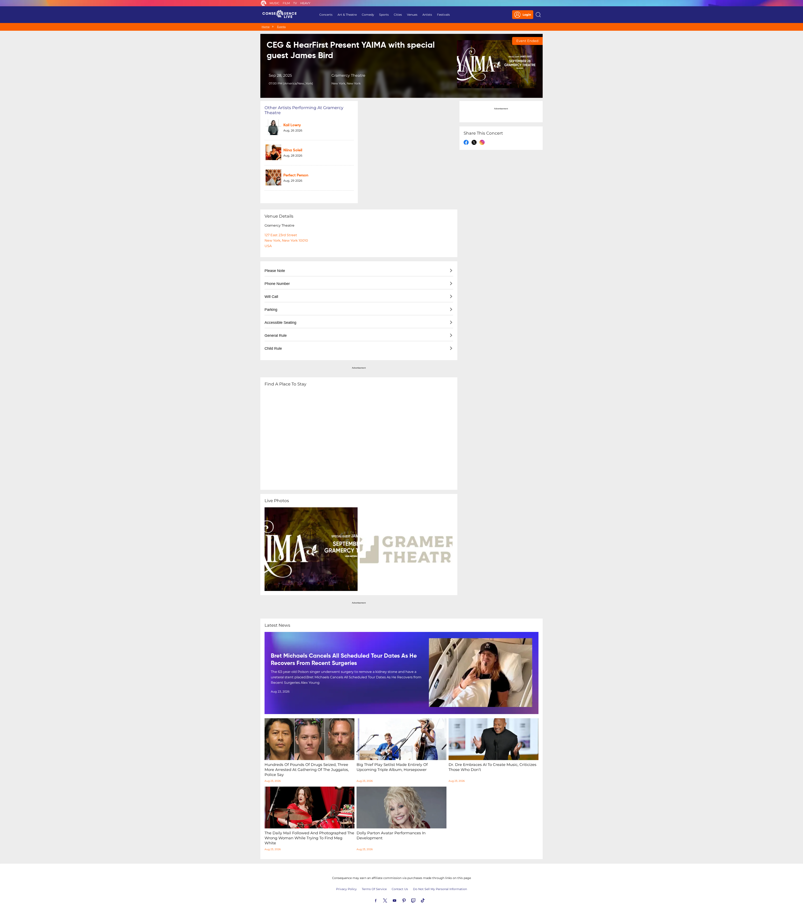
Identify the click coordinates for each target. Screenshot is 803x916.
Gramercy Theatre (348, 75)
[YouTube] (399, 900)
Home (266, 26)
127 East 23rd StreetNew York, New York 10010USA (286, 240)
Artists (427, 15)
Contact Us (400, 889)
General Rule (276, 335)
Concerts (325, 15)
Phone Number (277, 284)
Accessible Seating (280, 322)
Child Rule (273, 348)
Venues (412, 15)
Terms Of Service (374, 889)
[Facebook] (380, 900)
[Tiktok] (428, 900)
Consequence (263, 3)
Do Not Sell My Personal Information (440, 889)
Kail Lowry (292, 125)
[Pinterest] (409, 900)
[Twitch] (418, 900)
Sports (384, 15)
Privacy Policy (346, 889)
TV (295, 3)
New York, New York (346, 83)
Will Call (271, 297)
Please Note (275, 271)
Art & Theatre (347, 15)
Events (281, 26)
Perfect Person (295, 175)
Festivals (443, 15)
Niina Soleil (292, 150)
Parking (271, 309)
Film (286, 3)
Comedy (368, 15)
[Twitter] (390, 900)
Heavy (305, 3)
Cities (398, 15)
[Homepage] (281, 14)
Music (274, 3)
